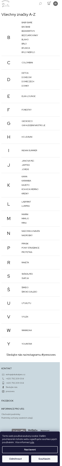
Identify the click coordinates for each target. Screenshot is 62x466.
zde (32, 442)
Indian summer (29, 150)
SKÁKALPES (27, 274)
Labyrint (26, 201)
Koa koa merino (30, 189)
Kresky (25, 193)
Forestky (27, 109)
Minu (24, 223)
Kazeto (26, 185)
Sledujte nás (11, 387)
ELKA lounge (28, 96)
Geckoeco (27, 121)
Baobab (26, 27)
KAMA (24, 176)
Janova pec (28, 161)
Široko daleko (29, 291)
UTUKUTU (26, 303)
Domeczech (28, 81)
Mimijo (25, 218)
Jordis (25, 169)
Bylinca (26, 48)
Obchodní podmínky (10, 414)
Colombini (27, 62)
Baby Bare (27, 22)
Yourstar (27, 344)
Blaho (25, 39)
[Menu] (55, 3)
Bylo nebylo (28, 52)
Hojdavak (27, 137)
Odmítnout (15, 458)
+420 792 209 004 (15, 378)
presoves (10, 391)
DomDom (26, 77)
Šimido (25, 287)
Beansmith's (28, 31)
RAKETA (25, 262)
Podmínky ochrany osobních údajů (17, 418)
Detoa (25, 73)
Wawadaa (27, 330)
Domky (25, 86)
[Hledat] (40, 3)
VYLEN (25, 316)
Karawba (26, 180)
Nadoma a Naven (31, 231)
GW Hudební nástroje (33, 125)
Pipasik (25, 243)
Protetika (27, 252)
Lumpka (26, 206)
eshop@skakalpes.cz (15, 374)
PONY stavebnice (30, 247)
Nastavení (30, 449)
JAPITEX (26, 165)
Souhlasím (44, 458)
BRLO (24, 43)
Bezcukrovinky (30, 35)
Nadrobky (27, 235)
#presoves (48, 355)
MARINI (25, 214)
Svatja (25, 278)
